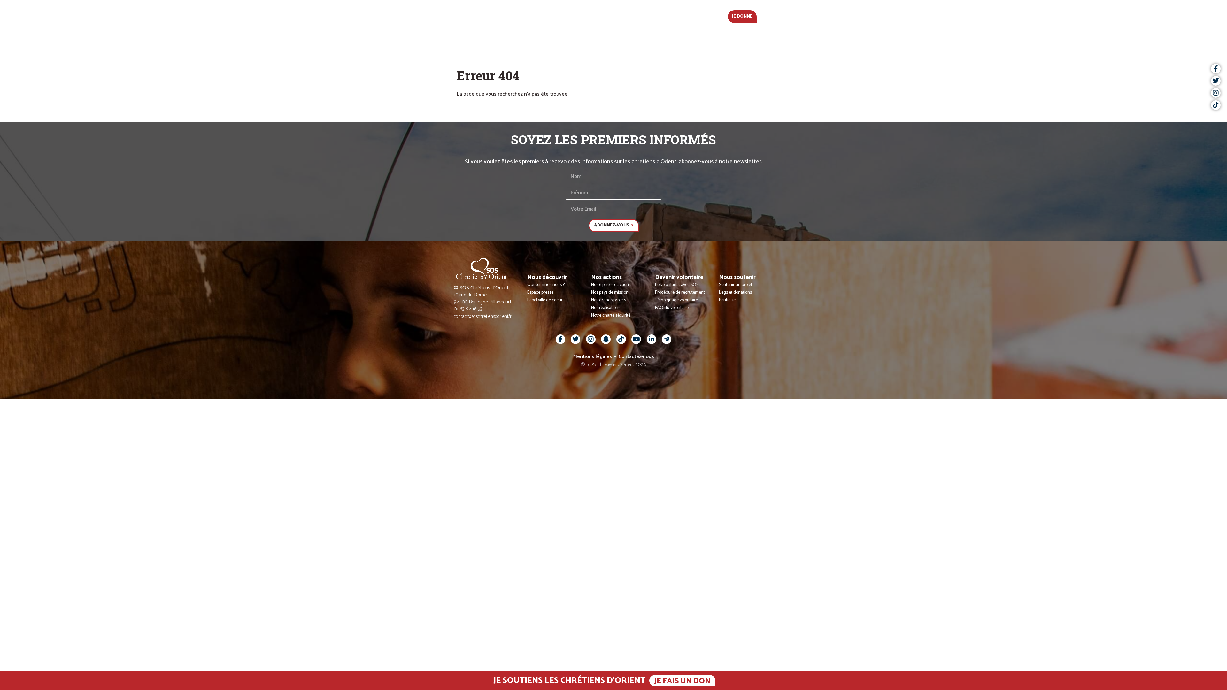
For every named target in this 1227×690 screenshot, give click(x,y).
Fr (765, 15)
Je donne (742, 16)
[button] (778, 16)
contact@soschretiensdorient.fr (483, 316)
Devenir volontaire (645, 15)
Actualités (499, 15)
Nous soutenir (700, 15)
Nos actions (593, 15)
